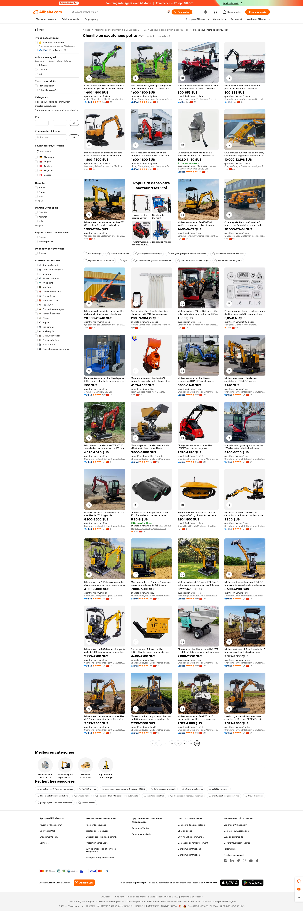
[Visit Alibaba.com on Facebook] (226, 860)
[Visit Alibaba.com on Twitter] (238, 860)
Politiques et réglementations (100, 857)
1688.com (119, 896)
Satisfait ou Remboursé (97, 831)
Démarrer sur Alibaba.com (236, 831)
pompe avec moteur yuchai (230, 260)
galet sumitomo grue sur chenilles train (153, 260)
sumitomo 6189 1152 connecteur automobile (118, 796)
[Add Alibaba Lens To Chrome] (84, 882)
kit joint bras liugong (194, 789)
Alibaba (86, 30)
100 (197, 743)
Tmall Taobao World (136, 896)
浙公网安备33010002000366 (203, 906)
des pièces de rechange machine (188, 796)
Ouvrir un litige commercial (191, 837)
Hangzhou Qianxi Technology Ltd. (240, 324)
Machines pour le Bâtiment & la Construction (117, 30)
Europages (197, 896)
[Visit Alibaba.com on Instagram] (245, 860)
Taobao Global (164, 896)
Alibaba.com (210, 882)
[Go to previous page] (153, 743)
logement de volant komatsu (101, 260)
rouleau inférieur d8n (120, 254)
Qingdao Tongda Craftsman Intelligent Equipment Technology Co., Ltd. (244, 166)
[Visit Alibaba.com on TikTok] (257, 860)
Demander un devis (141, 834)
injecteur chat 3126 (155, 796)
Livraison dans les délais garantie (102, 837)
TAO (176, 896)
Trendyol (185, 896)
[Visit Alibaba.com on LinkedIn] (232, 860)
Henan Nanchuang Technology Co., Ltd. (197, 99)
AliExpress (106, 896)
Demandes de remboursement (193, 843)
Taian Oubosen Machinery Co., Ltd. (148, 392)
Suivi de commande (233, 837)
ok (74, 123)
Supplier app (139, 882)
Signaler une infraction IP (190, 849)
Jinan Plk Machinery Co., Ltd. (98, 392)
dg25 (125, 260)
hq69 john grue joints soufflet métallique (188, 254)
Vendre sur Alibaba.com (235, 825)
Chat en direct (185, 831)
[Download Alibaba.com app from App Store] (229, 882)
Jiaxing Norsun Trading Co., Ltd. (193, 168)
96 (172, 743)
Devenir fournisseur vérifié (237, 843)
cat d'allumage (94, 254)
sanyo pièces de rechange (150, 254)
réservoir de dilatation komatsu (230, 254)
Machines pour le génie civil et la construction (165, 30)
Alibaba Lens (53, 882)
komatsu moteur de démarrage (194, 260)
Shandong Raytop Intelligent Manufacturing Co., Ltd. (198, 392)
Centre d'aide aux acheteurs (191, 825)
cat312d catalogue (220, 789)
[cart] (216, 12)
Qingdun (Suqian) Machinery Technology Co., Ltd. (198, 324)
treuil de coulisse (255, 796)
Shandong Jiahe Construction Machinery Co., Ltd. (104, 166)
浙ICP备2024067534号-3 (232, 906)
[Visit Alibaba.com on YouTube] (251, 860)
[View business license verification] (179, 906)
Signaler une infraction (189, 855)
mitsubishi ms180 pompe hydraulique (56, 789)
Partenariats (230, 849)
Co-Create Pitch (47, 831)
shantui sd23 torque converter (225, 796)
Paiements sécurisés (96, 825)
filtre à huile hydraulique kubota (54, 796)
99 (191, 743)
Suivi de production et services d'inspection (101, 850)
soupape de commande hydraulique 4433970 (125, 789)
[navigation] (57, 386)
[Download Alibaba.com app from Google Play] (253, 882)
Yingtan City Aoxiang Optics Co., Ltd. (148, 528)
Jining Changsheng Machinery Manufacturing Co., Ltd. (104, 99)
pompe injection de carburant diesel (56, 803)
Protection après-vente (97, 843)
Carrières (44, 843)
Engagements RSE (48, 837)
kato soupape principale (165, 789)
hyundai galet (83, 796)
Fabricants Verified (141, 828)
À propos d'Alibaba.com (51, 818)
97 (178, 743)
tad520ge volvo (89, 789)
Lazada (151, 896)
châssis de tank (88, 803)
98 (184, 743)
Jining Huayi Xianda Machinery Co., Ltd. (197, 526)
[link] (299, 881)
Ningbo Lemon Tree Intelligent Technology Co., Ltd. (151, 324)
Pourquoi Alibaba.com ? (50, 825)
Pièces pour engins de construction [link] (210, 30)
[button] (168, 12)
